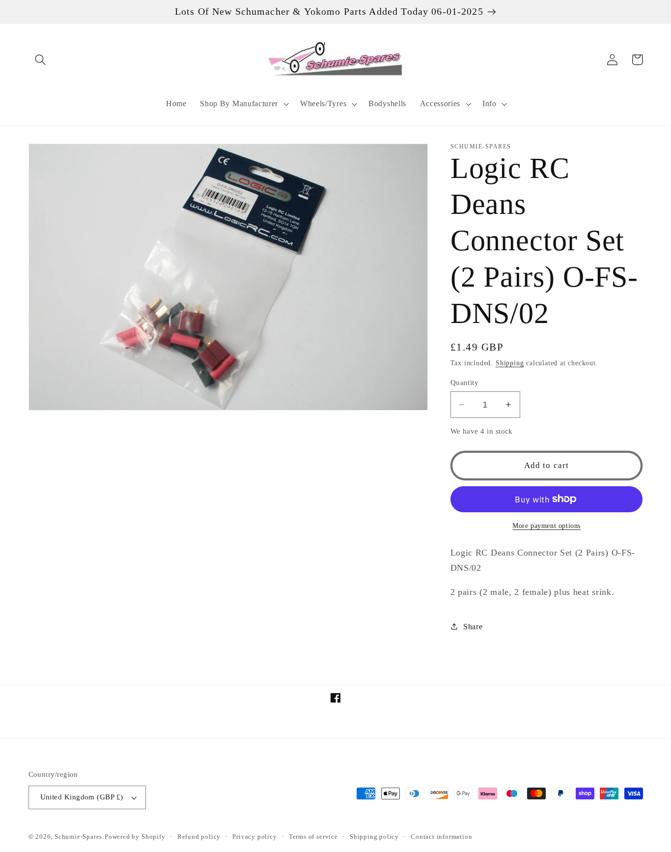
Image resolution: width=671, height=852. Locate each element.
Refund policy (199, 836)
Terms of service (313, 836)
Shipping (510, 363)
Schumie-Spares (78, 836)
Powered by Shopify (135, 836)
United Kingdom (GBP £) (81, 797)
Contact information (441, 836)
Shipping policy (374, 836)
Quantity (464, 382)
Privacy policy (254, 836)
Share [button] (472, 626)
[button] (41, 59)
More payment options (546, 525)
